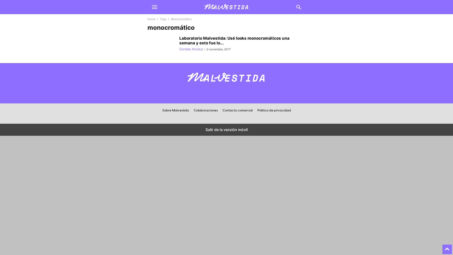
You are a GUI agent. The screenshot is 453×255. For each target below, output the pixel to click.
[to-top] (447, 247)
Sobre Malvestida (175, 110)
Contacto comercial (237, 110)
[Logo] (226, 84)
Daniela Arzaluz (191, 49)
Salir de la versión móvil (227, 129)
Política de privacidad (274, 110)
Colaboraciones (206, 110)
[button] (154, 7)
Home (151, 19)
